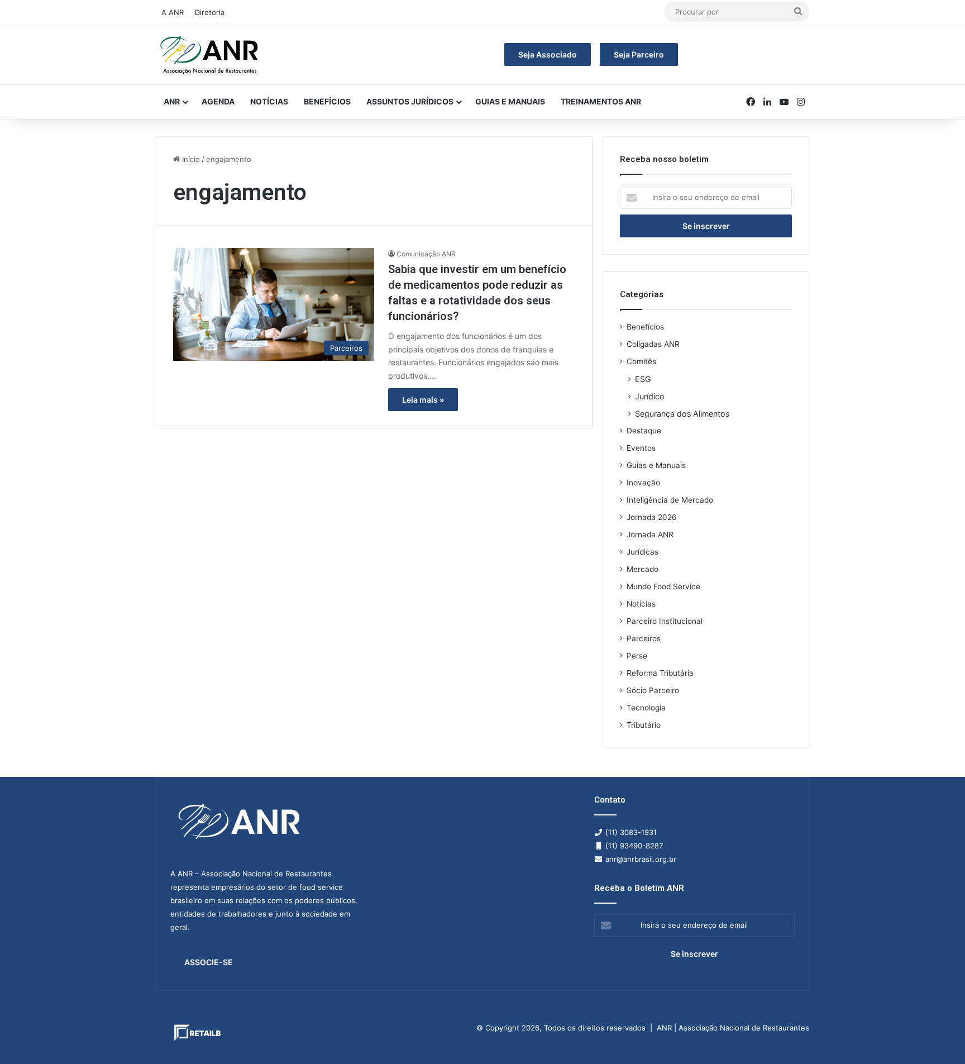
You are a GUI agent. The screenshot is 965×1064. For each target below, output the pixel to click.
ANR (172, 101)
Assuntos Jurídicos (409, 101)
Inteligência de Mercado (670, 499)
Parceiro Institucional (665, 621)
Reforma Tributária (660, 673)
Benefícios (327, 101)
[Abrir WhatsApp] (937, 1036)
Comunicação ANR (426, 254)
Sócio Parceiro (653, 690)
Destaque (644, 430)
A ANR (172, 12)
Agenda (218, 101)
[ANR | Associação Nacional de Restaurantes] (210, 55)
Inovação (643, 482)
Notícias (269, 101)
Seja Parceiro (639, 54)
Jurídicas (642, 551)
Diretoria (209, 12)
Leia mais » (423, 399)
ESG (643, 379)
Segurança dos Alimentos (682, 413)
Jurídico (650, 396)
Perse (637, 655)
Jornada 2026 (652, 517)
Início (190, 159)
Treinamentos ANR (601, 101)
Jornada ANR (650, 534)
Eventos (641, 447)
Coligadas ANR (653, 344)
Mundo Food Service (663, 586)
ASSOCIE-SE (208, 962)
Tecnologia (646, 707)
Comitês (641, 361)
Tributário (644, 725)
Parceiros (644, 638)
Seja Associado (547, 54)
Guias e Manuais (510, 101)
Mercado (642, 569)
